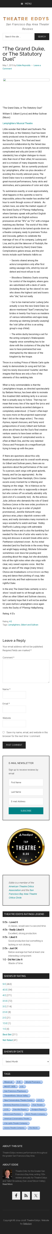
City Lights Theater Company (15, 1123)
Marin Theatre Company (35, 1114)
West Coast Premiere (12, 1114)
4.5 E (5, 989)
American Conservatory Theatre (16, 1119)
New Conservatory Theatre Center (18, 1100)
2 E (4, 1017)
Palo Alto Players (20, 1109)
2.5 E (5, 1012)
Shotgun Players (37, 1109)
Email (6, 703)
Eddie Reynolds (23, 65)
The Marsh (33, 1128)
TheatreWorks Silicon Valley (16, 1096)
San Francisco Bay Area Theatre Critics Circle (23, 894)
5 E (4, 984)
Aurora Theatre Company (14, 1128)
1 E (4, 1029)
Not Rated (8, 1040)
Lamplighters (14, 625)
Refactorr (27, 1224)
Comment (8, 657)
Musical (8, 1082)
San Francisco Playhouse (15, 1091)
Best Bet (7, 1034)
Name (6, 689)
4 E (10, 621)
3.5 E (5, 1001)
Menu (28, 3)
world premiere (33, 1082)
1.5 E (5, 1023)
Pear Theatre (37, 1105)
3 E (4, 1006)
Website (7, 718)
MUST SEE (9, 1086)
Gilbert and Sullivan (29, 625)
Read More (7, 1184)
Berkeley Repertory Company (16, 1105)
